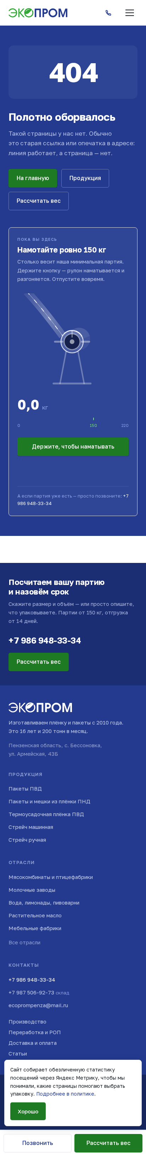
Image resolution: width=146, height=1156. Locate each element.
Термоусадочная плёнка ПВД (46, 814)
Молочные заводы (32, 889)
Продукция (85, 177)
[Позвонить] (108, 13)
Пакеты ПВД (25, 788)
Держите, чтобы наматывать (73, 446)
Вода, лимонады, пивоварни (44, 902)
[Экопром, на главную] (38, 12)
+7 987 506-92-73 (39, 992)
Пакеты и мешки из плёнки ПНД (49, 801)
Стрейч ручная (27, 839)
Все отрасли (24, 942)
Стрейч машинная (31, 827)
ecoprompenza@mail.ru (38, 1005)
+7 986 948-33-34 (45, 640)
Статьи (18, 1053)
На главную (33, 177)
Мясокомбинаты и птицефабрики (51, 877)
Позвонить (37, 1142)
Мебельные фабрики (35, 928)
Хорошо (28, 1111)
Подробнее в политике (65, 1094)
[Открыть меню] (129, 13)
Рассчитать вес (39, 200)
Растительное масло (35, 915)
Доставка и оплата (33, 1043)
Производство (27, 1021)
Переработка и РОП (35, 1032)
